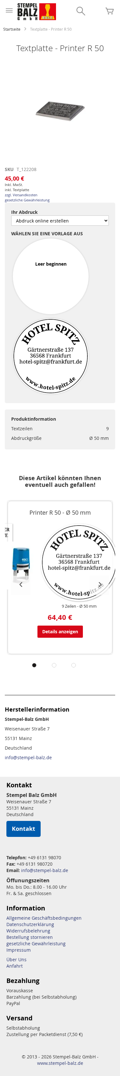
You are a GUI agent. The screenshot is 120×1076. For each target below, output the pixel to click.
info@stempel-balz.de (28, 757)
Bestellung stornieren (29, 937)
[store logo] (37, 11)
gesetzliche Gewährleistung (27, 200)
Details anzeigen (60, 631)
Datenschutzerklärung (30, 924)
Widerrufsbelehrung (28, 931)
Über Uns (16, 959)
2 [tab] (54, 665)
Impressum (18, 950)
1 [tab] (34, 665)
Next (99, 585)
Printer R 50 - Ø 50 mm (60, 512)
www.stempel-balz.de (60, 1063)
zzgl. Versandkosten (21, 194)
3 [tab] (73, 665)
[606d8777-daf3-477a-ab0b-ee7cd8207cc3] (51, 356)
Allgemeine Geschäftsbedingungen (44, 918)
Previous (20, 585)
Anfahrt (14, 966)
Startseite (11, 29)
